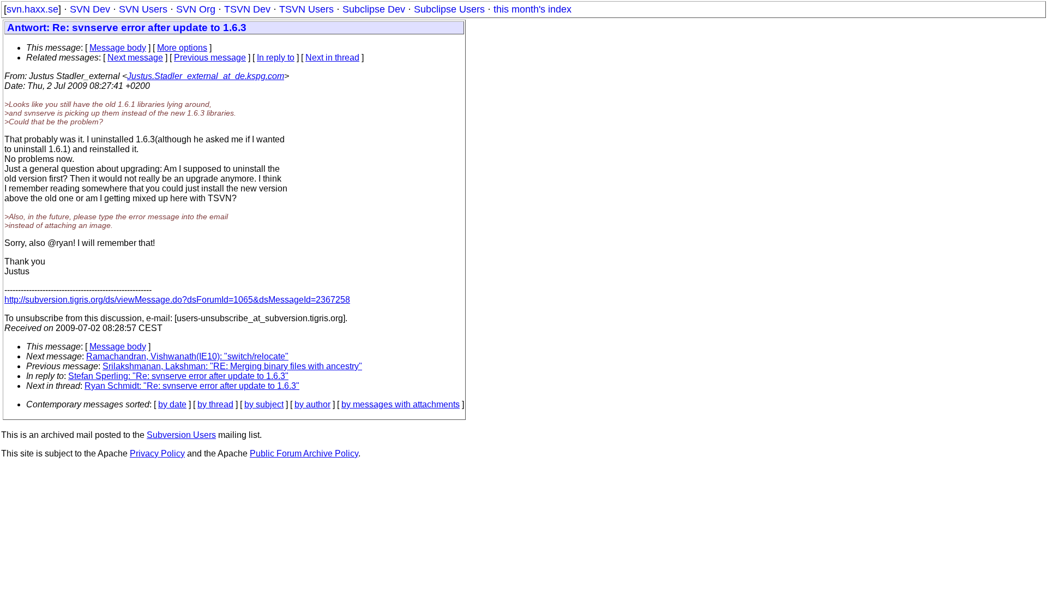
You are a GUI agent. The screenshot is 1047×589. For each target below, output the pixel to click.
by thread (215, 404)
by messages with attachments (400, 404)
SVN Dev (90, 9)
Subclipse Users (449, 9)
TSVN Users (306, 9)
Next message (135, 57)
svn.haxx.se (32, 9)
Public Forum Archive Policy (304, 453)
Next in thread (332, 57)
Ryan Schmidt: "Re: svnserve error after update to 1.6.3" (192, 385)
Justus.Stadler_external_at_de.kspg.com (205, 76)
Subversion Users (181, 435)
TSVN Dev (247, 9)
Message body (117, 47)
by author (312, 404)
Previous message (210, 57)
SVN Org (195, 9)
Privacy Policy (157, 453)
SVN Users (143, 9)
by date (172, 404)
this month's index (532, 9)
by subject (264, 404)
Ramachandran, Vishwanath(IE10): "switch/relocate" (187, 356)
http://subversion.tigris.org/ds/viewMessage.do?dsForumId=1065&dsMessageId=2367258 (177, 299)
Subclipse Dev (373, 9)
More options (182, 47)
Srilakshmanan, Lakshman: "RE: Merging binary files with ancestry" (232, 366)
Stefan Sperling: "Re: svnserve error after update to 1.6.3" (178, 376)
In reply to (275, 57)
